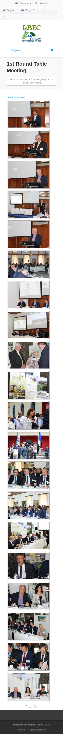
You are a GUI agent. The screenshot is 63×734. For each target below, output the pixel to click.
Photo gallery (40, 79)
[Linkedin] (54, 10)
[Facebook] (41, 10)
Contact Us (25, 3)
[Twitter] (48, 10)
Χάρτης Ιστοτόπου (37, 730)
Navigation (15, 50)
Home (12, 79)
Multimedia (25, 79)
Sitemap (43, 3)
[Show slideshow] (16, 97)
